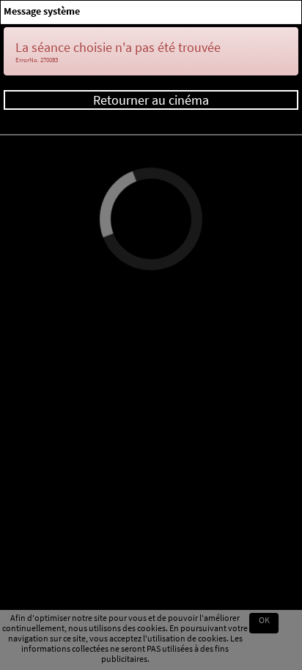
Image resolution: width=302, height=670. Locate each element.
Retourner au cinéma (151, 100)
